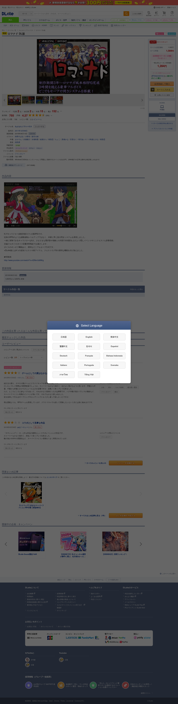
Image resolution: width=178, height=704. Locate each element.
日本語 (64, 336)
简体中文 (114, 336)
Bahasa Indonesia (114, 355)
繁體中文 (63, 346)
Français (89, 355)
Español (114, 346)
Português (89, 365)
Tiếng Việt (89, 374)
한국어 (89, 346)
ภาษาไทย (64, 374)
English (89, 336)
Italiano (63, 365)
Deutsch (63, 355)
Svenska (114, 365)
